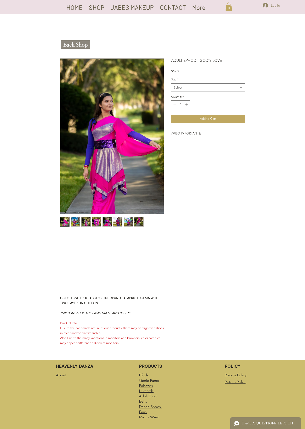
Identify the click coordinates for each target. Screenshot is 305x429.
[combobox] (208, 87)
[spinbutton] (180, 104)
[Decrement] (174, 104)
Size (174, 79)
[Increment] (187, 104)
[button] (228, 6)
